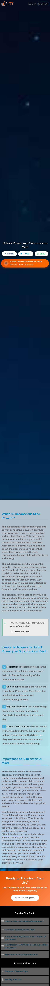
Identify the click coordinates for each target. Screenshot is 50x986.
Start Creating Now (25, 897)
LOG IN (32, 3)
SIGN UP (43, 4)
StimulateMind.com (12, 834)
